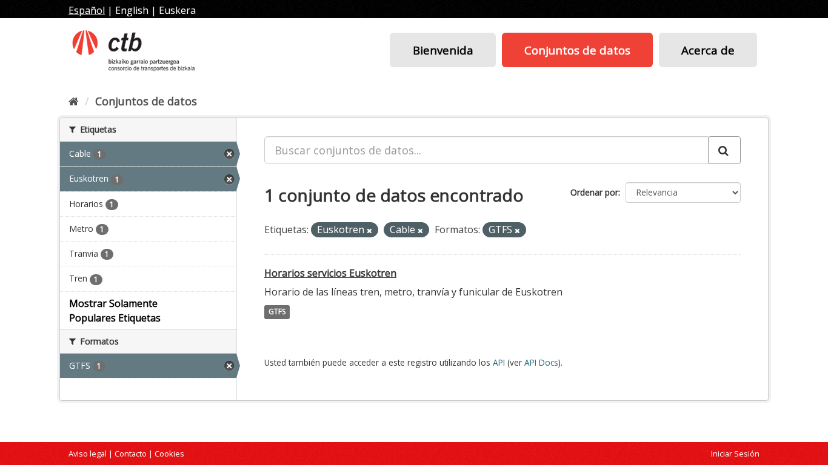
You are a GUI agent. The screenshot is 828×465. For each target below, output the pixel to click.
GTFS (277, 312)
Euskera (177, 10)
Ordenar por (594, 192)
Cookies (169, 453)
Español (86, 10)
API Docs (541, 362)
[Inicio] (73, 101)
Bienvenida (443, 50)
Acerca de (708, 50)
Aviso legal (87, 453)
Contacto (131, 453)
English (132, 10)
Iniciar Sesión (735, 453)
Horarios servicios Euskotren (330, 273)
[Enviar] (724, 150)
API (499, 362)
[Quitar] (369, 230)
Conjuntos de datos (577, 50)
